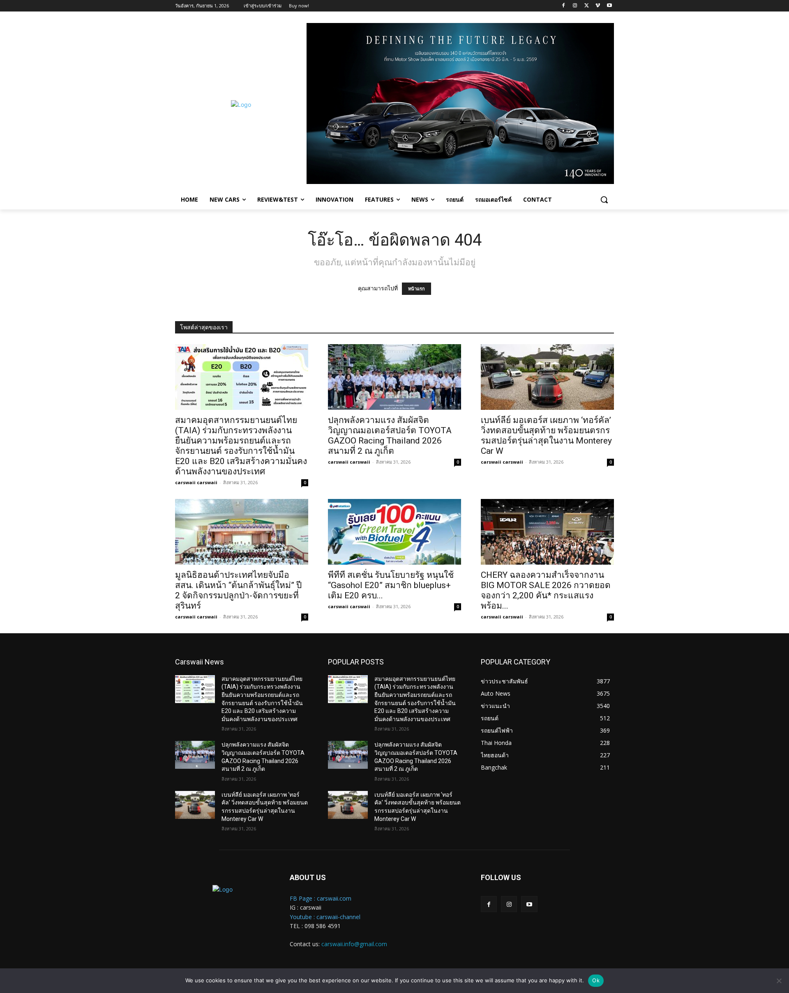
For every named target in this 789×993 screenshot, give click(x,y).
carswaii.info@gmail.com (354, 944)
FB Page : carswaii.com (320, 898)
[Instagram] (575, 6)
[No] (779, 981)
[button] (604, 199)
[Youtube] (609, 6)
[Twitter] (586, 6)
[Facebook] (563, 6)
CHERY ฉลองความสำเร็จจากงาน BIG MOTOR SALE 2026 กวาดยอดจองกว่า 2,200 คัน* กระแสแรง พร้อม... (546, 590)
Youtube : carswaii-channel (325, 917)
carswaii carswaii (196, 482)
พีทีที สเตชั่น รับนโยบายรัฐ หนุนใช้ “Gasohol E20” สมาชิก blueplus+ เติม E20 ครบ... (391, 585)
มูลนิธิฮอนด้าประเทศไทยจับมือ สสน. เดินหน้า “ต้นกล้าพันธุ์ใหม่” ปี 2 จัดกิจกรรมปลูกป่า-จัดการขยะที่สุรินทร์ (238, 590)
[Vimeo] (597, 6)
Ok (596, 980)
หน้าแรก (416, 289)
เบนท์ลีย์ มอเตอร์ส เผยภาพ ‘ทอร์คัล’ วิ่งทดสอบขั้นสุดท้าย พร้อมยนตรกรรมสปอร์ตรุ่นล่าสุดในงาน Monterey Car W (546, 435)
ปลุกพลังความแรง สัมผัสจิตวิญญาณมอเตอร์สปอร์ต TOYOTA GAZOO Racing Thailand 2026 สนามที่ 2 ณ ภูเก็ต (390, 435)
